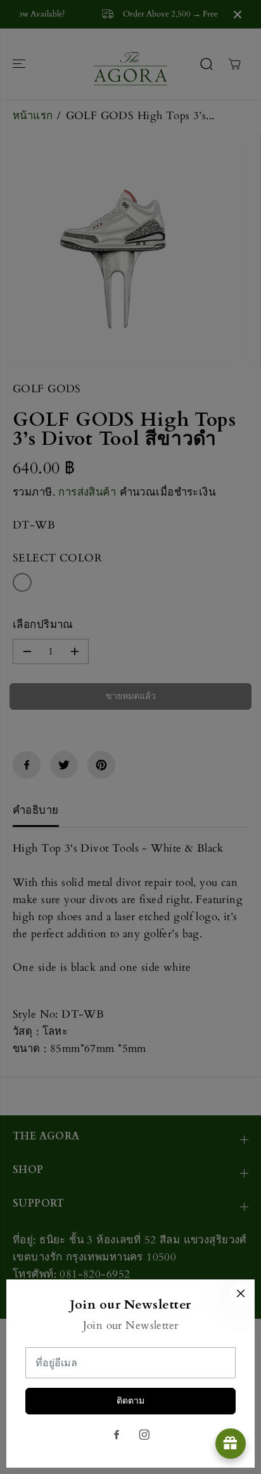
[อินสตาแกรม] (144, 1435)
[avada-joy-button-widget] (230, 1443)
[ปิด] (241, 1293)
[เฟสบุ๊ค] (116, 1435)
